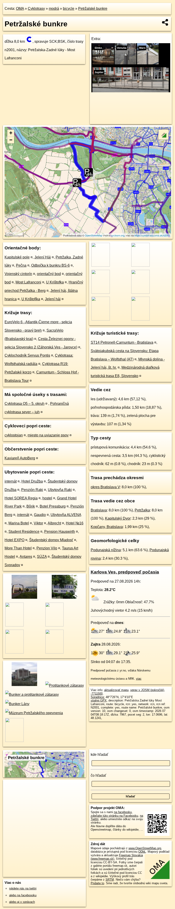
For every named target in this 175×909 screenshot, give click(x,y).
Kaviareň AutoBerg (20, 458)
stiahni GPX (99, 700)
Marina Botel (18, 523)
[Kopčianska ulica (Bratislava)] (24, 598)
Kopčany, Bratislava (107, 527)
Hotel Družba (32, 481)
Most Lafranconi (28, 282)
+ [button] (10, 133)
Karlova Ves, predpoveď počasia (125, 572)
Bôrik (30, 506)
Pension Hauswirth (59, 531)
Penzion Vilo (46, 548)
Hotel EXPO (14, 540)
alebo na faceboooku (22, 895)
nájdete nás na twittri (22, 888)
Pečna (21, 265)
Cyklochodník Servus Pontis (27, 355)
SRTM (110, 879)
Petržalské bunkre (92, 8)
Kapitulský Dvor (118, 518)
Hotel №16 (74, 523)
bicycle (68, 8)
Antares (26, 556)
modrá (54, 8)
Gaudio (40, 515)
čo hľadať (98, 775)
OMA (20, 8)
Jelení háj (53, 299)
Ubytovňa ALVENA (66, 515)
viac (139, 678)
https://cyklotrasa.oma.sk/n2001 (152, 235)
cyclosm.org (117, 235)
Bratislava (99, 510)
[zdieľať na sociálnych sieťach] (165, 22)
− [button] (10, 140)
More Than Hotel (18, 548)
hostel (47, 498)
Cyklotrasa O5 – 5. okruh (24, 404)
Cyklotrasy (36, 8)
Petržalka (142, 510)
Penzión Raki (32, 490)
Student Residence (23, 531)
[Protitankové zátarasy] (64, 685)
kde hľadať (99, 754)
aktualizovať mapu (116, 690)
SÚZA (42, 556)
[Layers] (163, 135)
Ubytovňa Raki (60, 490)
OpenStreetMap (93, 235)
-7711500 (97, 693)
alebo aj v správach (22, 902)
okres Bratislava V (105, 487)
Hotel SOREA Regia (21, 498)
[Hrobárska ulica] (63, 598)
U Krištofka (55, 282)
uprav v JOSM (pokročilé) (147, 690)
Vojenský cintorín (18, 274)
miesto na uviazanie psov (48, 435)
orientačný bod (49, 274)
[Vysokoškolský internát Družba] (24, 685)
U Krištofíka (30, 299)
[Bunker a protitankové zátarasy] (32, 694)
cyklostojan (14, 435)
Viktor (38, 523)
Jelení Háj (42, 257)
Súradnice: (98, 697)
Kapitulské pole (17, 257)
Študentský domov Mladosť (51, 540)
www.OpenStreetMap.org (145, 848)
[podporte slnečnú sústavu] (130, 91)
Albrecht (54, 523)
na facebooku (123, 812)
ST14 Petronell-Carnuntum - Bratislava (122, 342)
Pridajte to (97, 883)
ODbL (142, 851)
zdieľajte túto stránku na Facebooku (114, 815)
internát (11, 481)
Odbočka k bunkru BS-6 (50, 265)
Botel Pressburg (53, 506)
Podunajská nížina (106, 550)
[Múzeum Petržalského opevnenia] (34, 713)
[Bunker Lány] (17, 704)
